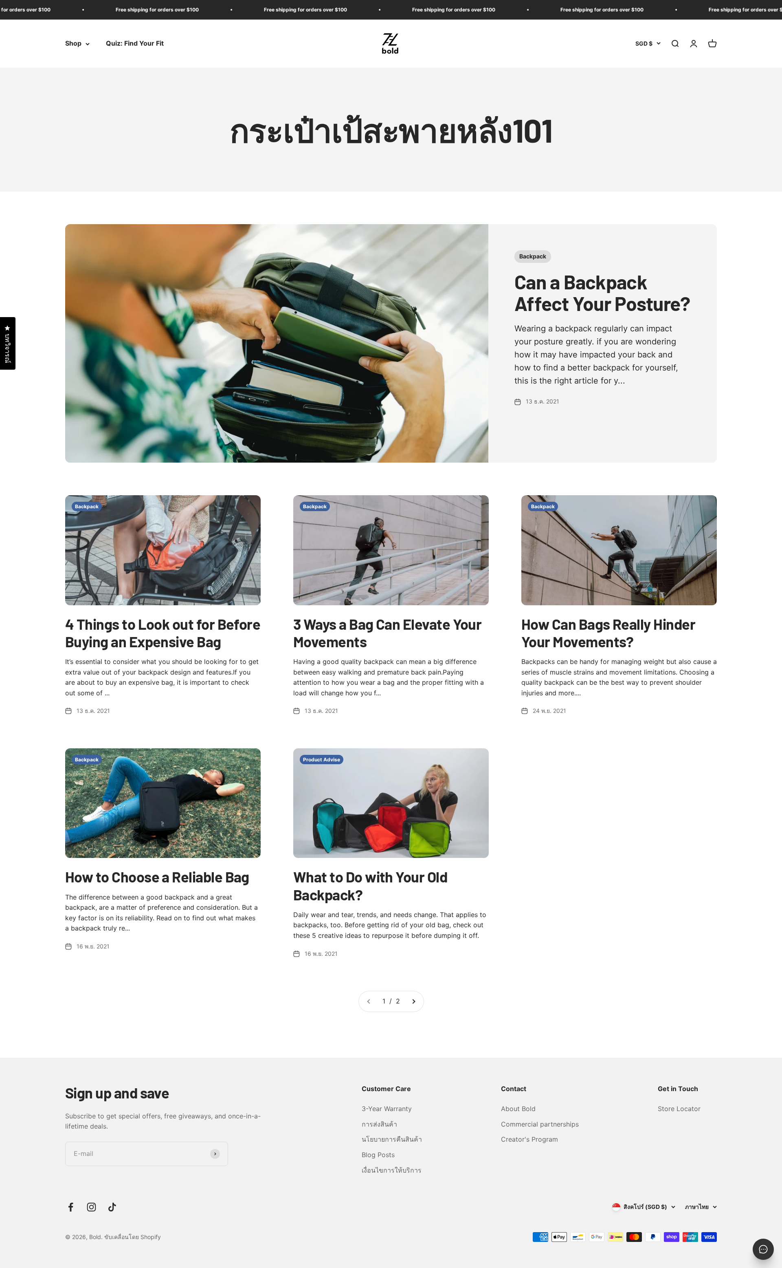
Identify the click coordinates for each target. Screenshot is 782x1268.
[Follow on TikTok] (112, 1207)
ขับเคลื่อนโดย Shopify (132, 1236)
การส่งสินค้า (379, 1124)
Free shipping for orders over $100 (115, 10)
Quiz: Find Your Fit (135, 44)
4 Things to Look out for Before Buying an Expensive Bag (162, 632)
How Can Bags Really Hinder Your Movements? (608, 632)
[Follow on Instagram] (91, 1207)
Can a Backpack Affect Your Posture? (602, 292)
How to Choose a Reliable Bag (157, 876)
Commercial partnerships (540, 1124)
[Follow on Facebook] (70, 1207)
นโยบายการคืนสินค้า (392, 1139)
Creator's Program (529, 1139)
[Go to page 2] (413, 1001)
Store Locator (679, 1109)
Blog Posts (378, 1155)
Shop (73, 44)
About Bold (518, 1109)
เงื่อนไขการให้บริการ (392, 1170)
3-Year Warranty (387, 1109)
